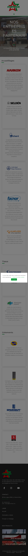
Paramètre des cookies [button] (18, 277)
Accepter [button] (14, 279)
